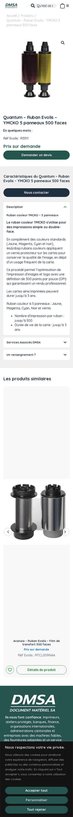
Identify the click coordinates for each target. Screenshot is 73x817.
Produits (27, 16)
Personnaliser (36, 800)
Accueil (11, 16)
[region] (36, 779)
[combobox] (44, 6)
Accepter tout (36, 790)
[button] (63, 42)
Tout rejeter (36, 809)
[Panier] (62, 5)
